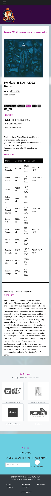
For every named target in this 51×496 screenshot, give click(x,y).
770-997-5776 (26, 231)
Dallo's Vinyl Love (7, 200)
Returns (41, 485)
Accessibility (25, 492)
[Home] (8, 14)
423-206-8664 (26, 200)
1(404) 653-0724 (26, 241)
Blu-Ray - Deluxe (10, 106)
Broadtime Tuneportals (23, 291)
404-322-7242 (26, 210)
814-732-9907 (26, 272)
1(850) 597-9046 (26, 251)
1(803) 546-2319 (26, 262)
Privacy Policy (9, 486)
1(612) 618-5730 (26, 179)
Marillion (15, 91)
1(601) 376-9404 (26, 189)
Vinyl (28, 106)
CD (39, 106)
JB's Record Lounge (8, 210)
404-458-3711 (26, 220)
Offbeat (8, 189)
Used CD (21, 106)
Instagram (26, 453)
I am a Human (37, 467)
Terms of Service (25, 486)
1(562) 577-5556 (26, 169)
